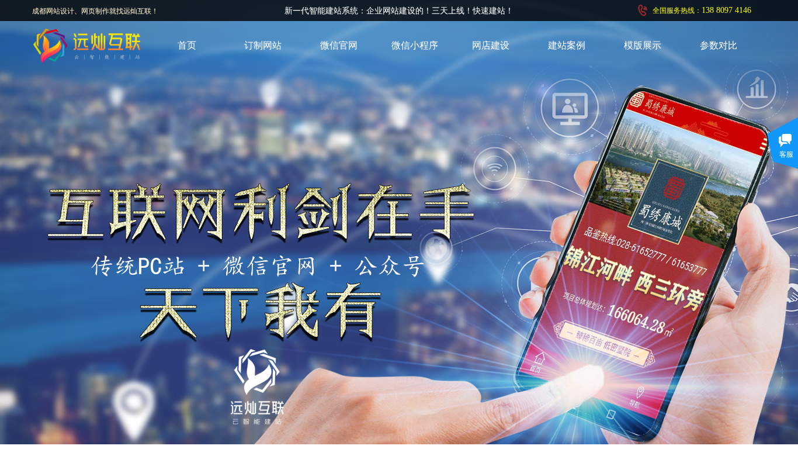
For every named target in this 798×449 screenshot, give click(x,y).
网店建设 (490, 45)
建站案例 (566, 45)
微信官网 (339, 45)
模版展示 (642, 45)
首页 (187, 45)
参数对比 (718, 45)
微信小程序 (414, 45)
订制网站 (263, 45)
